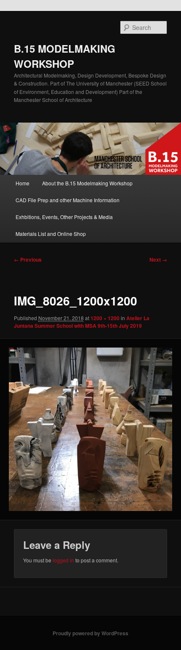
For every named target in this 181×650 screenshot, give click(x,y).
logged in (63, 560)
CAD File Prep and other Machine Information (68, 199)
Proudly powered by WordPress (90, 633)
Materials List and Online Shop (51, 233)
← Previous (28, 259)
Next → (158, 259)
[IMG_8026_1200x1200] (90, 429)
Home (22, 183)
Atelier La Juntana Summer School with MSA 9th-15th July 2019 (81, 321)
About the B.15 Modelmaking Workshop (87, 183)
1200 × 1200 (105, 318)
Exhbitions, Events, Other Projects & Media (64, 216)
